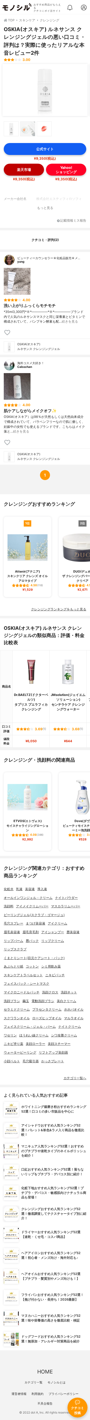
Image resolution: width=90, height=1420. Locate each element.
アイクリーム (57, 923)
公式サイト (45, 149)
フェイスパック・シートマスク (26, 983)
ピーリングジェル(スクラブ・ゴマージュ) (34, 915)
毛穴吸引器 (30, 1061)
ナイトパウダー (66, 898)
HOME (45, 1372)
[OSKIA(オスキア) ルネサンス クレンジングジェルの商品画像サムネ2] (27, 128)
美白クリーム (66, 1001)
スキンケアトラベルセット (23, 975)
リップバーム (13, 941)
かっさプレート (52, 1061)
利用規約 (38, 1394)
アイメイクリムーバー (32, 906)
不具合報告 (45, 1403)
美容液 (30, 889)
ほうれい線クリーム (33, 1035)
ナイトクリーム (69, 1026)
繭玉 (25, 1001)
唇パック (32, 941)
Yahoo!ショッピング (66, 169)
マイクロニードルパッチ (22, 992)
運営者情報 (19, 1394)
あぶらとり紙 (13, 966)
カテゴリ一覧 (33, 1382)
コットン (32, 966)
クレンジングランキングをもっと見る (58, 609)
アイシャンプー (52, 932)
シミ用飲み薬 (51, 966)
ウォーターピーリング (20, 1052)
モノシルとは (57, 1382)
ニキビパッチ (55, 975)
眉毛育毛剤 (30, 932)
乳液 (19, 889)
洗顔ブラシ (12, 1001)
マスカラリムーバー (65, 906)
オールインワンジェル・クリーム (28, 898)
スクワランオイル (17, 1018)
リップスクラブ (15, 949)
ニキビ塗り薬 (13, 1044)
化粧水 (9, 889)
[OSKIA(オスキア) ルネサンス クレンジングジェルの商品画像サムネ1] (11, 128)
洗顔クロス (50, 992)
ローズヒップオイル (47, 1018)
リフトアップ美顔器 (53, 1052)
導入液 (42, 889)
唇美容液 (73, 932)
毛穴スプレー (13, 923)
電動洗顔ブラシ (43, 1001)
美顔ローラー (35, 1044)
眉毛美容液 (12, 932)
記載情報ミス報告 (73, 220)
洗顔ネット (69, 992)
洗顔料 (9, 906)
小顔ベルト (12, 1061)
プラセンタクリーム (47, 1009)
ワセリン (10, 1035)
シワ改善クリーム (64, 1035)
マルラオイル (74, 1018)
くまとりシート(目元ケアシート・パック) (34, 958)
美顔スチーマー (59, 1044)
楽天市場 (24, 169)
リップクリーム (52, 941)
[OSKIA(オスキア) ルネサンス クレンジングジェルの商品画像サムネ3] (44, 128)
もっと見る (45, 208)
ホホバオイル (74, 1009)
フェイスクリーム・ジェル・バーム (30, 1026)
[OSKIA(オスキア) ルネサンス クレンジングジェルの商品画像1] (45, 90)
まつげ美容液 (35, 923)
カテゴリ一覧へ (75, 1078)
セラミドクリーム (17, 1009)
